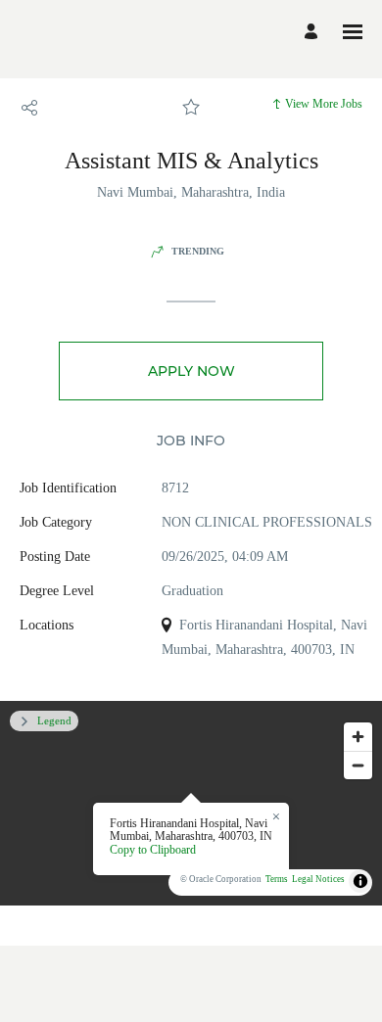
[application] (191, 803)
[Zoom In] (358, 736)
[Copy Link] (29, 107)
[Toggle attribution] (360, 881)
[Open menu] (352, 32)
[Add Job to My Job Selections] (191, 107)
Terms (276, 879)
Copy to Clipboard (153, 850)
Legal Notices (318, 879)
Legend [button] (54, 721)
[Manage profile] (314, 32)
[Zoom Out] (358, 765)
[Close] (276, 817)
